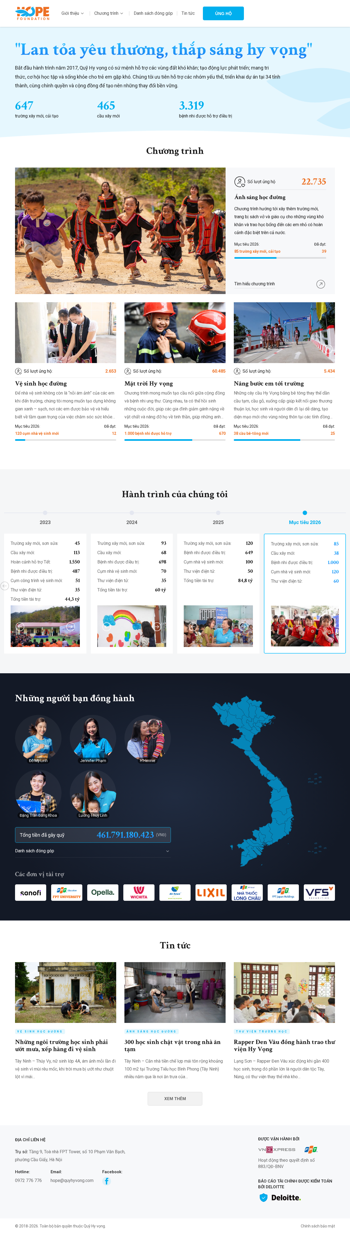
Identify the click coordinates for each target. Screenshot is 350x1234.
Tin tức (188, 13)
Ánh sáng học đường (259, 197)
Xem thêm (175, 1098)
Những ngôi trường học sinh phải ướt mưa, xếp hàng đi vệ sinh (61, 1045)
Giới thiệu (70, 13)
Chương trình (106, 13)
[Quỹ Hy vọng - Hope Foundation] (32, 13)
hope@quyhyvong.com (72, 1180)
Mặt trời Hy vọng (148, 383)
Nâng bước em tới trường (269, 383)
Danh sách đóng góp (153, 13)
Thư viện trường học (262, 1031)
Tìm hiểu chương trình (254, 283)
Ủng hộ (223, 13)
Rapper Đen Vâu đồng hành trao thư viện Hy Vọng (284, 1045)
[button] (328, 349)
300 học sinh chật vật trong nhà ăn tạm (172, 1045)
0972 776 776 (28, 1180)
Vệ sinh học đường (41, 383)
